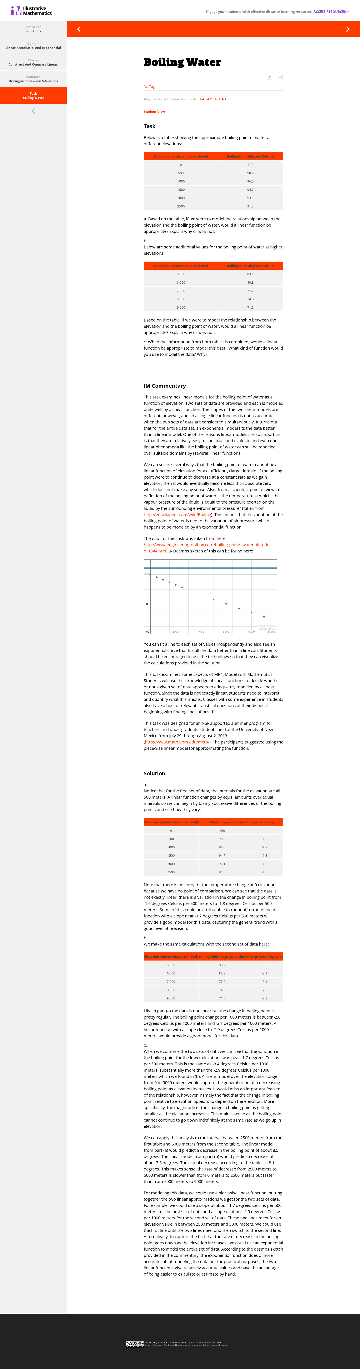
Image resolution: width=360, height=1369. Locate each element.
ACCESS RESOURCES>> (332, 11)
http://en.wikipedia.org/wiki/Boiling (177, 514)
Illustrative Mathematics (203, 1342)
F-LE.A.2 (206, 99)
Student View (154, 111)
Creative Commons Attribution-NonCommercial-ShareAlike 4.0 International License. (186, 1344)
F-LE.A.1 (220, 99)
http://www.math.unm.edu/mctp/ (177, 742)
